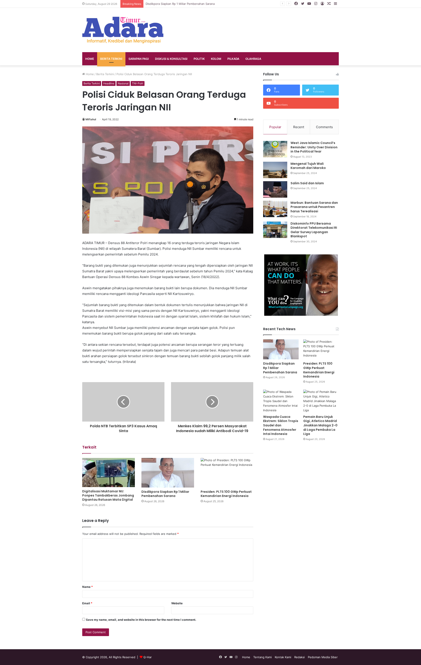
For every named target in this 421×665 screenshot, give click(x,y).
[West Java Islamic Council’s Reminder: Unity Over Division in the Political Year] (275, 149)
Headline (108, 83)
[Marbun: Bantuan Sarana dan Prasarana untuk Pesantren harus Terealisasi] (275, 209)
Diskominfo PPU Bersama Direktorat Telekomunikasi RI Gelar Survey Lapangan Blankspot (314, 230)
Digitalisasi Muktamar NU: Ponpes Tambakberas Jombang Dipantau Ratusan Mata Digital (108, 495)
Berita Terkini (111, 58)
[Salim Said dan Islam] (275, 189)
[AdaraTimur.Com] (122, 30)
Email (87, 603)
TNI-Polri (137, 83)
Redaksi (299, 657)
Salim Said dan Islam (307, 183)
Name (87, 587)
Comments (324, 127)
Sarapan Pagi (138, 58)
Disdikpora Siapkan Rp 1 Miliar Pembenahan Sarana (165, 493)
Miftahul (91, 119)
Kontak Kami (283, 657)
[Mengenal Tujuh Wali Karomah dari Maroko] (275, 170)
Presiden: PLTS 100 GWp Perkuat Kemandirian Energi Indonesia (226, 493)
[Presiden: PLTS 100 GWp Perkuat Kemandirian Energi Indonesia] (227, 473)
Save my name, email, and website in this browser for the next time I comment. (141, 619)
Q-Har (147, 657)
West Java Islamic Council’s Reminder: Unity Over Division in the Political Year (314, 147)
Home (89, 58)
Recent (298, 127)
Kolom (216, 58)
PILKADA (233, 58)
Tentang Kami (262, 657)
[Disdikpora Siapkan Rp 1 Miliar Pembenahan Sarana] (167, 473)
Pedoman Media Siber (323, 657)
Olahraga (253, 58)
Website (177, 603)
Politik (199, 58)
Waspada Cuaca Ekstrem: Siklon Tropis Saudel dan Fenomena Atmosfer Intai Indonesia (280, 425)
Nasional (123, 83)
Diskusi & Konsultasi (171, 58)
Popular (275, 127)
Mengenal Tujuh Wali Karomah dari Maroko (308, 165)
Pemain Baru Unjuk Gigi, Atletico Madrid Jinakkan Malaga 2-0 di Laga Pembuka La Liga (320, 425)
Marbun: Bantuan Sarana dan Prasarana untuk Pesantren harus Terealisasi (314, 206)
